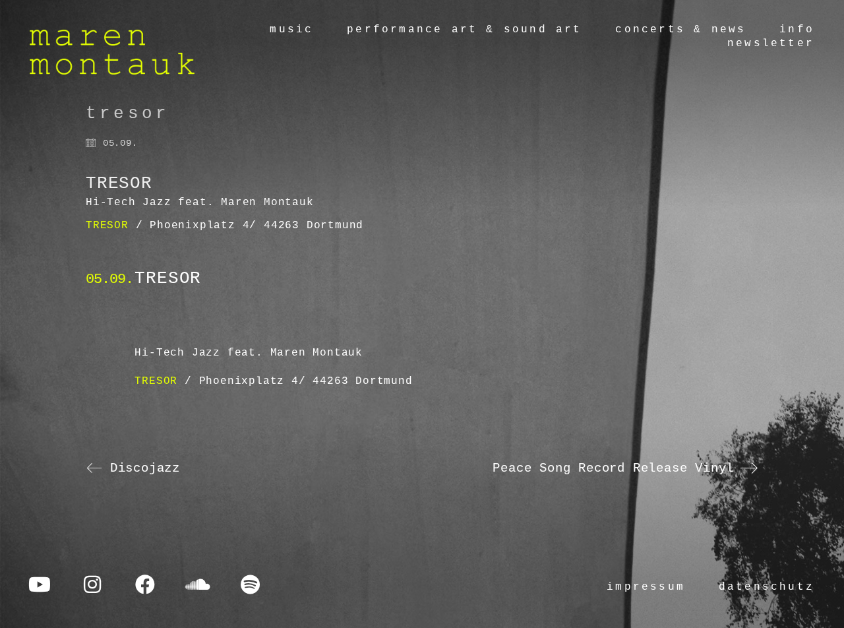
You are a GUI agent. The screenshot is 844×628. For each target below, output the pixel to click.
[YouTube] (39, 584)
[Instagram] (92, 584)
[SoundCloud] (198, 584)
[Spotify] (250, 584)
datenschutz (766, 587)
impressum (646, 587)
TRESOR (107, 226)
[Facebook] (145, 584)
